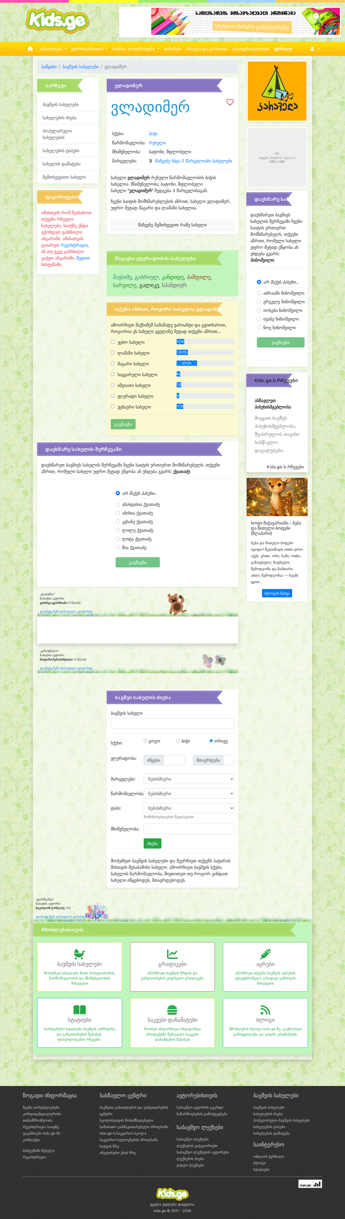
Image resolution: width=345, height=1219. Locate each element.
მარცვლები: (123, 779)
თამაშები (173, 48)
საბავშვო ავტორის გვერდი (200, 1107)
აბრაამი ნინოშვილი (283, 293)
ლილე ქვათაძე (137, 530)
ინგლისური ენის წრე (118, 1152)
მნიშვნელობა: (125, 829)
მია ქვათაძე (134, 547)
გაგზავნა (138, 562)
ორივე (220, 741)
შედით (83, 258)
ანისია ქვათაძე (137, 513)
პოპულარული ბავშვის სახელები (281, 1120)
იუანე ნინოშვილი (281, 319)
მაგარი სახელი (132, 363)
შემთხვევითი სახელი (64, 177)
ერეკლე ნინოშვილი (284, 301)
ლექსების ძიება (190, 1158)
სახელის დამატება (62, 163)
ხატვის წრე (109, 1146)
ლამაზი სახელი (133, 353)
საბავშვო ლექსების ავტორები (203, 1152)
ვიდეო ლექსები (190, 1165)
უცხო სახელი (130, 342)
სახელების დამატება (271, 1133)
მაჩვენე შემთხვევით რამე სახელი (172, 224)
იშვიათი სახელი (133, 385)
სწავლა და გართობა (206, 48)
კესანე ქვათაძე (137, 521)
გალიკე (149, 285)
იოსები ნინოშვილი (282, 310)
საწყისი (49, 66)
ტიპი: (116, 808)
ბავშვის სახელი (127, 713)
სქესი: (117, 742)
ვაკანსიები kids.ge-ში (41, 1133)
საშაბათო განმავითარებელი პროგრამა (134, 1127)
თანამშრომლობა (38, 1120)
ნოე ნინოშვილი (279, 327)
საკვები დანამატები (172, 1020)
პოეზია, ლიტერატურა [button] (134, 48)
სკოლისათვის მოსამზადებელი (126, 1120)
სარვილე (124, 285)
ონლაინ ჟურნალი (268, 1156)
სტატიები (79, 1020)
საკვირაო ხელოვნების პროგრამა (129, 1140)
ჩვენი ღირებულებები (41, 1107)
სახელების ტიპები (61, 150)
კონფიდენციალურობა (42, 1114)
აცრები (265, 964)
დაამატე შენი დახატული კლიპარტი (66, 611)
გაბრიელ (147, 277)
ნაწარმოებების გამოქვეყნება (202, 1114)
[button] (314, 49)
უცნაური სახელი (133, 407)
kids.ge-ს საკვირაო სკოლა (123, 1133)
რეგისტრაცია (74, 245)
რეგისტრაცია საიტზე (41, 1127)
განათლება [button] (52, 48)
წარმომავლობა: (125, 793)
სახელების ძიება (60, 117)
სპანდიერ (174, 285)
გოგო (153, 741)
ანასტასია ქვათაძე (141, 504)
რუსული (157, 142)
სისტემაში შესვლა (39, 1150)
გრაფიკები (172, 964)
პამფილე (199, 277)
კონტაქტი (31, 1140)
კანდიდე (173, 277)
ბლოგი (265, 1020)
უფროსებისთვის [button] (88, 48)
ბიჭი (153, 133)
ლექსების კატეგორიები (197, 1145)
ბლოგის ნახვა (277, 593)
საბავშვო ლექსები (193, 1139)
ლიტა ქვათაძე (136, 539)
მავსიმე (122, 277)
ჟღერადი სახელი (134, 396)
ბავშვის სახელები (81, 66)
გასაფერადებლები (251, 48)
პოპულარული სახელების (57, 134)
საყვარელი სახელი (136, 374)
